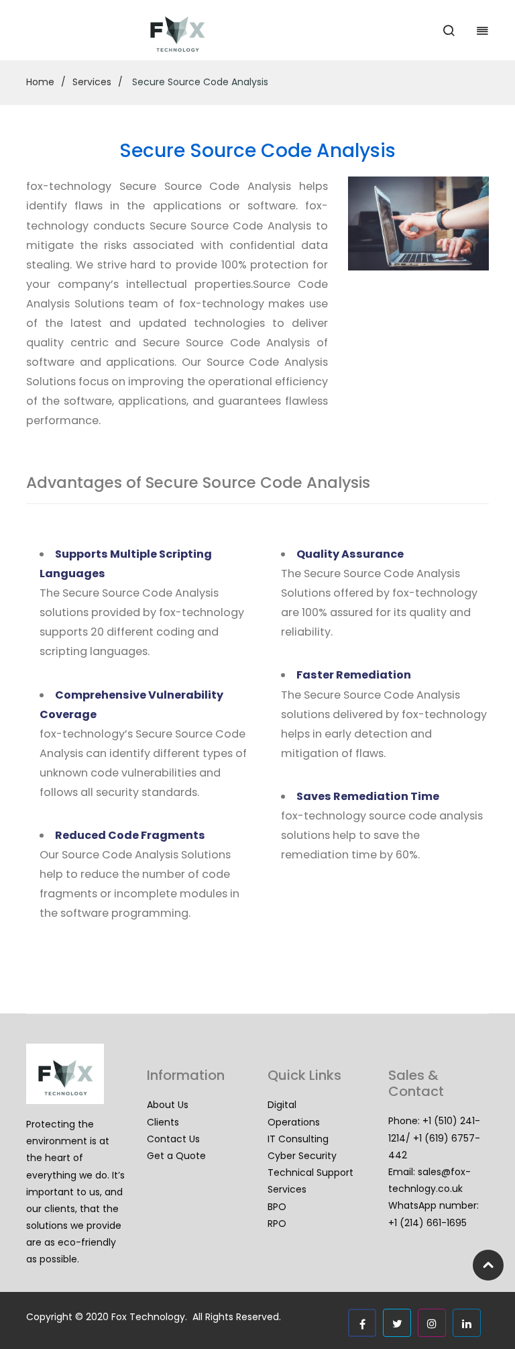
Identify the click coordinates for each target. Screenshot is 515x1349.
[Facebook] (362, 1323)
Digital (282, 1104)
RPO (277, 1223)
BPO (277, 1206)
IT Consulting (298, 1139)
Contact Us (173, 1139)
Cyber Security (302, 1155)
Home (40, 82)
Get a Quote (176, 1155)
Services (91, 82)
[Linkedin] (467, 1323)
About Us (167, 1104)
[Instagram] (432, 1323)
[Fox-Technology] (177, 29)
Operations (294, 1122)
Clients (163, 1122)
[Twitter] (397, 1323)
